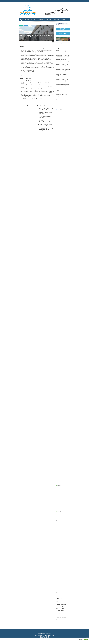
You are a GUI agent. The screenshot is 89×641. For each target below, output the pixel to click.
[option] (36, 33)
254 (21, 75)
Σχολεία (31, 19)
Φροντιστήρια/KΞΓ (49, 19)
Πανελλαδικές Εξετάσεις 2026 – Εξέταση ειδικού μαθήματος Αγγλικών (33, 58)
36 (29, 98)
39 (34, 98)
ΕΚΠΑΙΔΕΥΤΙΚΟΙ (41, 19)
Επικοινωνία (63, 19)
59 (46, 130)
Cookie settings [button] (81, 639)
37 (31, 98)
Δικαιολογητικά (56, 19)
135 (42, 98)
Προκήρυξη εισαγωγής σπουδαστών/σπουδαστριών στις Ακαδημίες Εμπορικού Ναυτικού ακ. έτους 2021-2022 (46, 126)
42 (43, 130)
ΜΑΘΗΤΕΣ (35, 19)
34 (26, 98)
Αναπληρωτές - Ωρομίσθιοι (24, 105)
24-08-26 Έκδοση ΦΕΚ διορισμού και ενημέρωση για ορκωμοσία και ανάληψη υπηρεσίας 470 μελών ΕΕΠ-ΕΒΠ (62, 95)
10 (35, 71)
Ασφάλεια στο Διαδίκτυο (60, 608)
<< (21, 71)
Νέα (58, 48)
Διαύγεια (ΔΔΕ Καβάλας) (60, 610)
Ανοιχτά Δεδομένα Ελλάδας (60, 606)
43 (40, 98)
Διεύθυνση (26, 19)
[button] (52, 41)
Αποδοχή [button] (86, 639)
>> (23, 75)
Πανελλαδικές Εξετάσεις (41, 105)
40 (35, 98)
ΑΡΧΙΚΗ (21, 19)
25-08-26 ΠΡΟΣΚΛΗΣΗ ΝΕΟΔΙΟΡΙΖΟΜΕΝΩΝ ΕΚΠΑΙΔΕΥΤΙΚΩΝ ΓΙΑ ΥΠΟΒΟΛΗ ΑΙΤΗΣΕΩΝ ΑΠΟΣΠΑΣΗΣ (62, 56)
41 (37, 98)
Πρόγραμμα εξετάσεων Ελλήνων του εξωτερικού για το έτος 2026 (32, 48)
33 (24, 98)
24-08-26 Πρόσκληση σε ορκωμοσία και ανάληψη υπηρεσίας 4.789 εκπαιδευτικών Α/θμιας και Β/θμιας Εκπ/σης (63, 91)
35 (46, 128)
